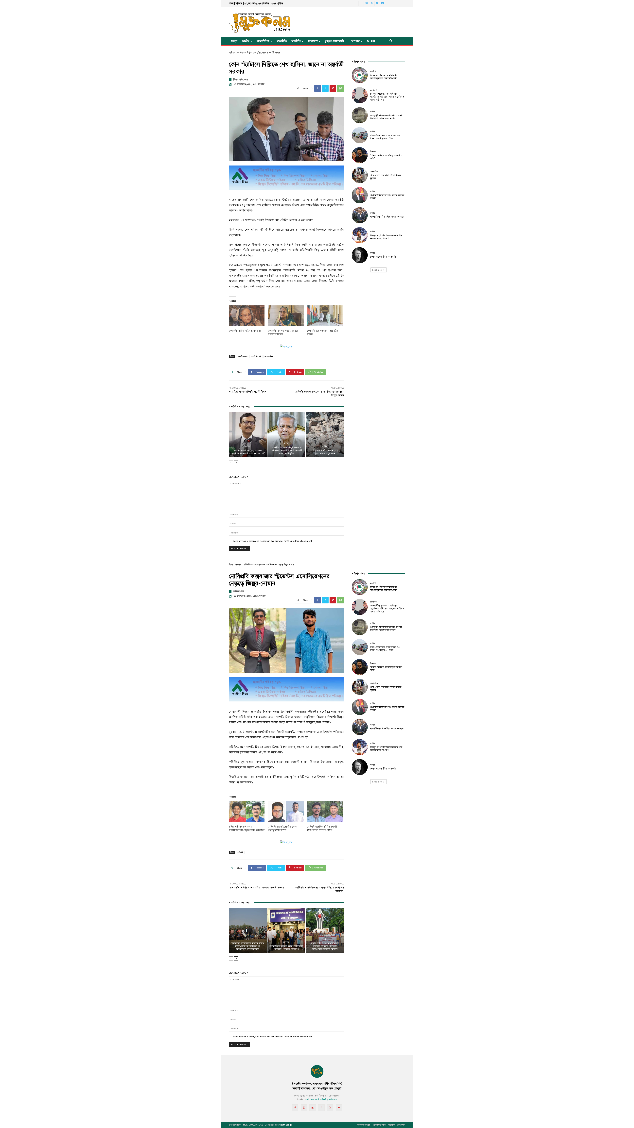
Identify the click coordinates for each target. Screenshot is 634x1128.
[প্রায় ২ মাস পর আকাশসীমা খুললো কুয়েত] (360, 175)
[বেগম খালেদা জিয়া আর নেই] (360, 255)
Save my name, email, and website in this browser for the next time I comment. (272, 541)
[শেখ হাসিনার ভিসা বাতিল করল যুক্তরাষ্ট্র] (246, 315)
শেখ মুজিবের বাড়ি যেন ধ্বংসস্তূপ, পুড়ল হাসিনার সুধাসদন (325, 452)
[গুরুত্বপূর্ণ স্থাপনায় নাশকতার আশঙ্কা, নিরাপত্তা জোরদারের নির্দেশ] (360, 115)
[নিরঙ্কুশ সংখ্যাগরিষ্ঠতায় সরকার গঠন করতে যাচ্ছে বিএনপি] (360, 235)
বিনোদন (373, 151)
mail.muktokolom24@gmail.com (321, 1099)
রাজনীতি (373, 71)
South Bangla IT (287, 1125)
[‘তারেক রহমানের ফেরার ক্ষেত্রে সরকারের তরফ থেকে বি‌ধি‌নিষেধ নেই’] (248, 434)
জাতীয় (231, 53)
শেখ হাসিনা (269, 356)
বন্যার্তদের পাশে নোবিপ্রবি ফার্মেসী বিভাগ (247, 391)
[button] (391, 41)
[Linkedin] (312, 1107)
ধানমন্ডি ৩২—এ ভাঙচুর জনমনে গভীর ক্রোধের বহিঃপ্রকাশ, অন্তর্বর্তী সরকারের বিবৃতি (286, 450)
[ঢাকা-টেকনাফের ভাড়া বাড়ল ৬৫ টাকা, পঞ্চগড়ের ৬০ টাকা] (360, 135)
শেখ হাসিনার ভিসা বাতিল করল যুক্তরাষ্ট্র (245, 331)
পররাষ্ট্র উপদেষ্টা (256, 356)
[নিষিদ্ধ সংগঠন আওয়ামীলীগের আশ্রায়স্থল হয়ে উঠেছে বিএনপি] (360, 75)
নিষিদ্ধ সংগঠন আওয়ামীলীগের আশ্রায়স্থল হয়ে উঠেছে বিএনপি (383, 77)
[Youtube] (382, 3)
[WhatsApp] (340, 88)
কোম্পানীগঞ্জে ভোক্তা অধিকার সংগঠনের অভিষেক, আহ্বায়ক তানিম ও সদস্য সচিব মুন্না (387, 96)
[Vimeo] (377, 3)
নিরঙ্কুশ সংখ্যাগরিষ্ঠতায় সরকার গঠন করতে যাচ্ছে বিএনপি (386, 237)
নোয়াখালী (373, 90)
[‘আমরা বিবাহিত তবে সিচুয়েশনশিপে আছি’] (360, 155)
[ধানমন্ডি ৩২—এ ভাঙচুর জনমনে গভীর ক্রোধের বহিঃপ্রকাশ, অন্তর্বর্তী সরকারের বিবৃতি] (286, 434)
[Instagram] (366, 3)
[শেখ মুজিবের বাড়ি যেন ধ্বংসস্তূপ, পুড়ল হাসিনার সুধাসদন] (325, 434)
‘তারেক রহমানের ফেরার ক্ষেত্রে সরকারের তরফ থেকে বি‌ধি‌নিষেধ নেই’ (248, 452)
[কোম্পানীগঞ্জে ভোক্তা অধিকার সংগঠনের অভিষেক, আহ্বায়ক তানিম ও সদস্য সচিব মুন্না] (360, 95)
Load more (377, 270)
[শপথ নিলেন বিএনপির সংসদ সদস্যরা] (360, 215)
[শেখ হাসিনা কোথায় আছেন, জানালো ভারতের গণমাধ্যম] (285, 315)
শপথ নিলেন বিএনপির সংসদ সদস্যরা (387, 216)
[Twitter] (371, 3)
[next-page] (236, 463)
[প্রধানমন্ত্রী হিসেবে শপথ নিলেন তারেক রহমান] (360, 195)
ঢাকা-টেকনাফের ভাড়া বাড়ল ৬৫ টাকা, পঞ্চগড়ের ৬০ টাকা (385, 137)
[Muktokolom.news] (254, 22)
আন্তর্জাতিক (374, 171)
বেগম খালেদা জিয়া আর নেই (383, 256)
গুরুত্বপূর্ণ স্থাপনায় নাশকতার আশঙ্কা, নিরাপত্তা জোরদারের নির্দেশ (386, 117)
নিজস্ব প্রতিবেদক (240, 79)
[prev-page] (231, 463)
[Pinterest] (333, 88)
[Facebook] (361, 3)
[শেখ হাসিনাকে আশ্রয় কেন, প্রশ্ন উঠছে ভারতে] (325, 315)
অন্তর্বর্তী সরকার (242, 356)
